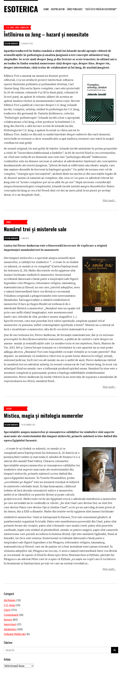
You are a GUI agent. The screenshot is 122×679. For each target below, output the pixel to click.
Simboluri (24, 27)
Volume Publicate (15, 634)
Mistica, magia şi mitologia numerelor (43, 415)
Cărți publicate (74, 9)
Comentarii (11, 614)
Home (46, 9)
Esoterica (21, 8)
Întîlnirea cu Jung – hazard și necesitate (46, 34)
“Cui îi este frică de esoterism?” (101, 9)
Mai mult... (109, 200)
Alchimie (10, 600)
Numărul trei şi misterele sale (35, 229)
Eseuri (9, 408)
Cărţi (17, 27)
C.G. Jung (10, 27)
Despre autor (58, 9)
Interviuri (10, 624)
